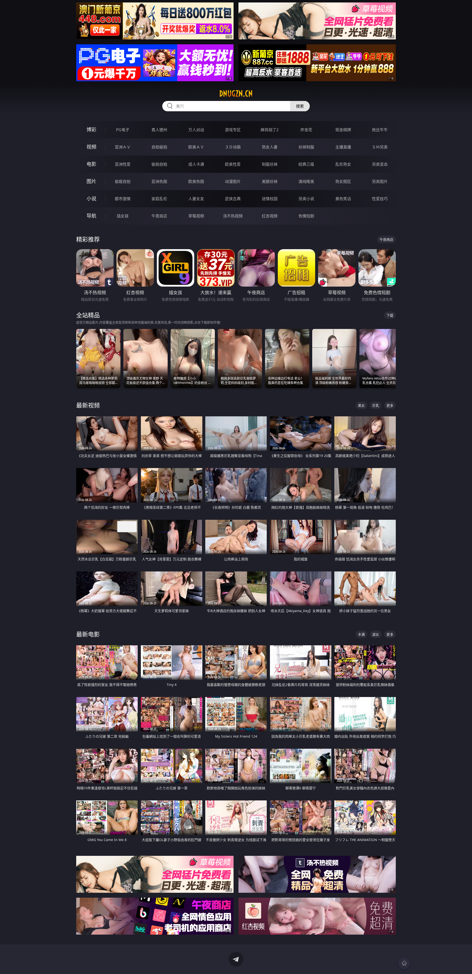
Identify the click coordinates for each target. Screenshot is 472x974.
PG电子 (122, 129)
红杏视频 (270, 216)
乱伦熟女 (343, 164)
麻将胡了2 (270, 129)
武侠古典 (233, 198)
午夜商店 (159, 216)
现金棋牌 (343, 129)
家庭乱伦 (159, 198)
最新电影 (88, 634)
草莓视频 (196, 216)
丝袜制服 (306, 147)
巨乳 (375, 405)
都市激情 (123, 198)
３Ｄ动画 (233, 147)
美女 (361, 405)
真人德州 (159, 129)
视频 (91, 147)
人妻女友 (196, 198)
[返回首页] (404, 963)
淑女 (375, 634)
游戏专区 (233, 129)
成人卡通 (196, 164)
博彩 (91, 129)
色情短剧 (306, 216)
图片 (91, 181)
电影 (91, 164)
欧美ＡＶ (196, 147)
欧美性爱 (233, 164)
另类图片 (380, 181)
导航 (91, 215)
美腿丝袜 (270, 181)
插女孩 (123, 216)
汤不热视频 (233, 216)
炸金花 (306, 129)
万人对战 (196, 129)
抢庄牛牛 (380, 129)
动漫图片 (233, 181)
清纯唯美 (306, 181)
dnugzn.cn (236, 93)
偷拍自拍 (159, 164)
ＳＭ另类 (380, 147)
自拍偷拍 (159, 147)
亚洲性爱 (123, 164)
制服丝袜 (270, 164)
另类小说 (306, 198)
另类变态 (380, 164)
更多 (389, 405)
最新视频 (88, 405)
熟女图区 (343, 181)
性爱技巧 (380, 198)
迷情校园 (270, 198)
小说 (91, 198)
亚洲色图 (159, 181)
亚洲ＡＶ (123, 147)
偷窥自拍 (123, 181)
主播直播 (343, 147)
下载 (389, 315)
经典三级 (306, 164)
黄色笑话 (343, 198)
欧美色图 (196, 181)
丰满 (361, 634)
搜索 (300, 106)
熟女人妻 (270, 147)
